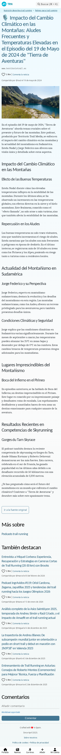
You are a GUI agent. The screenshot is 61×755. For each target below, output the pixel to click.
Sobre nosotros (30, 737)
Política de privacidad (39, 742)
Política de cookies (20, 742)
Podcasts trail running (15, 534)
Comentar (30, 718)
